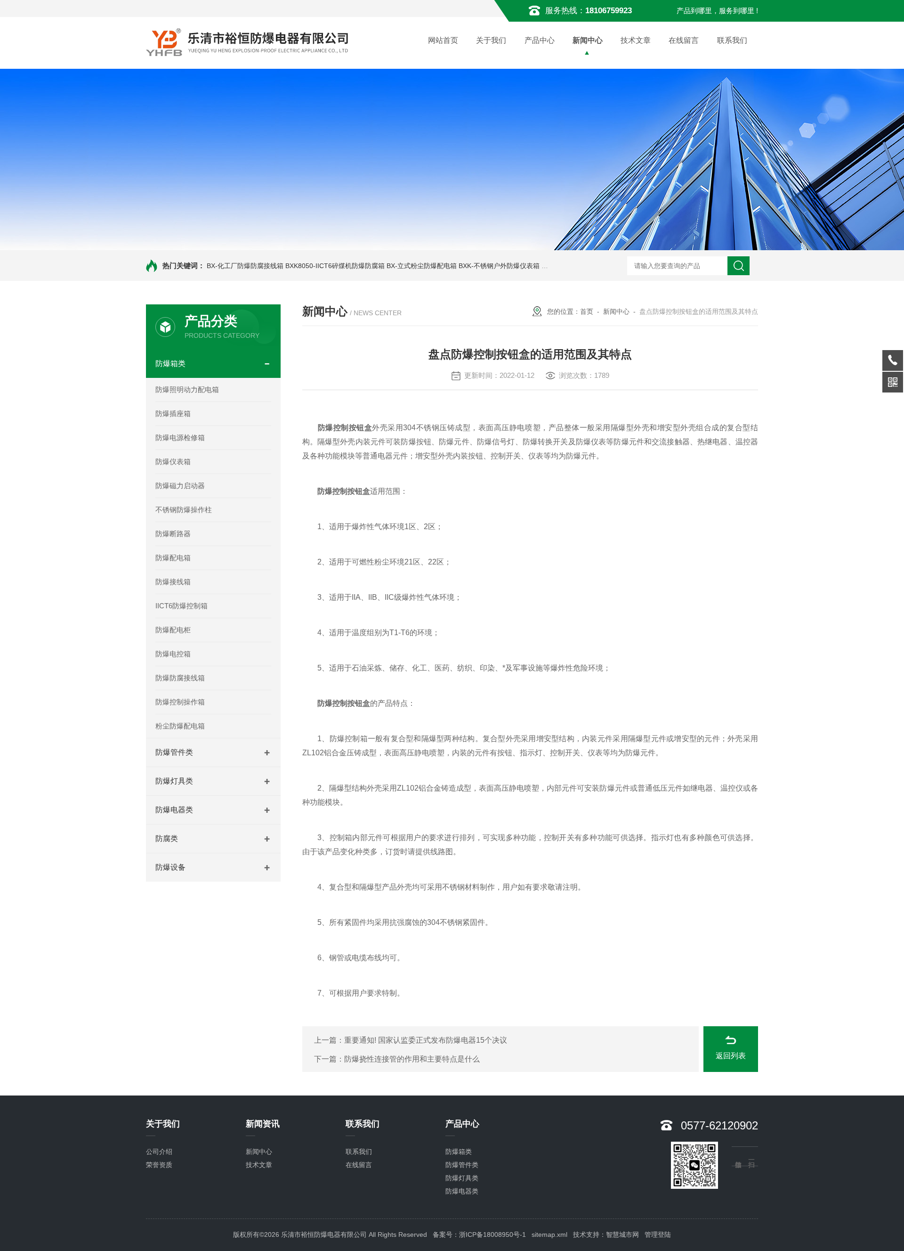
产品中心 (540, 40)
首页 (586, 311)
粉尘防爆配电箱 (180, 726)
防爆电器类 (174, 810)
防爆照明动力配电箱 (187, 389)
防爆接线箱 (173, 582)
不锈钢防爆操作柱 (183, 510)
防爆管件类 (174, 752)
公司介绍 (159, 1151)
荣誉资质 (159, 1165)
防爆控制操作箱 (180, 702)
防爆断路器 (173, 534)
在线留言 (684, 40)
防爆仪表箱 (173, 462)
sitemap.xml (549, 1234)
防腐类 (166, 838)
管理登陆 (658, 1234)
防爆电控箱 (173, 654)
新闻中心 (588, 40)
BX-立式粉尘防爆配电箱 (422, 266)
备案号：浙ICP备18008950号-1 (479, 1234)
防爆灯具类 (174, 781)
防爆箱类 (170, 364)
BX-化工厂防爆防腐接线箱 (245, 266)
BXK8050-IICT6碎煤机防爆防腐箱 (335, 266)
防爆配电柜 (173, 630)
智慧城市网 (622, 1234)
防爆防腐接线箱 (180, 678)
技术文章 (636, 40)
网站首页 (443, 40)
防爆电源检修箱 (180, 437)
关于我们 (491, 40)
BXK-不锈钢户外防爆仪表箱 (499, 266)
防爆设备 (170, 867)
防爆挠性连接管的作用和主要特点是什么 (412, 1059)
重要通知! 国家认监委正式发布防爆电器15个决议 (425, 1040)
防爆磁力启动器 (180, 486)
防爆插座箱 (173, 413)
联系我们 (732, 40)
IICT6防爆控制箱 (181, 606)
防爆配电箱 (173, 558)
